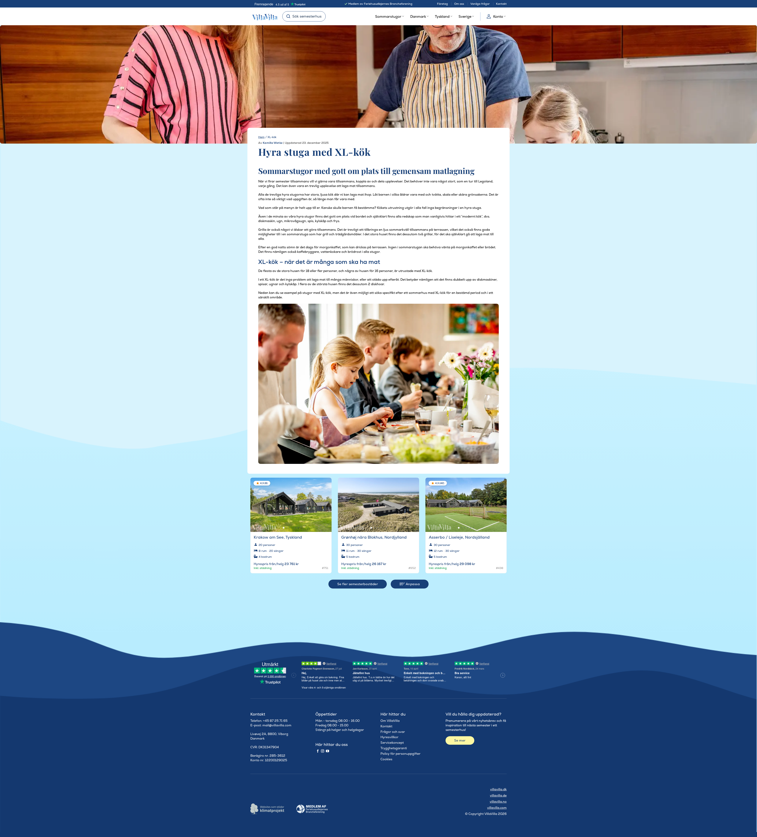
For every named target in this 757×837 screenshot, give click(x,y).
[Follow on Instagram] (322, 751)
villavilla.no (498, 802)
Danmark (418, 16)
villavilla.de (498, 795)
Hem (261, 137)
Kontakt (501, 4)
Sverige (465, 16)
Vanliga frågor (480, 4)
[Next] (325, 502)
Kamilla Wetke (272, 143)
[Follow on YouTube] (327, 751)
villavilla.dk (498, 789)
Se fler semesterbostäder (357, 584)
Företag (442, 4)
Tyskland (442, 16)
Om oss (459, 4)
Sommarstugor (388, 16)
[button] (326, 484)
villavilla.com (497, 808)
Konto (498, 16)
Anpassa (412, 584)
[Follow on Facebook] (317, 751)
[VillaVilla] (263, 16)
